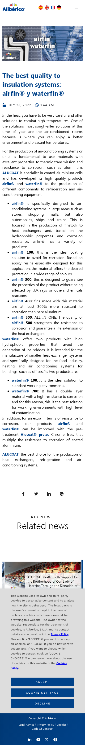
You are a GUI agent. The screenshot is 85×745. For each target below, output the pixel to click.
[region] (42, 651)
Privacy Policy (59, 634)
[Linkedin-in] (30, 739)
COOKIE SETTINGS (42, 692)
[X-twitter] (47, 739)
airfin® (18, 252)
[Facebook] (55, 739)
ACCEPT (42, 681)
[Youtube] (38, 739)
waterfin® (10, 339)
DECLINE (43, 703)
